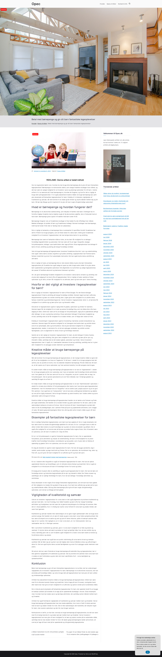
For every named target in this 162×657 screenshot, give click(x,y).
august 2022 (107, 333)
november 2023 (108, 299)
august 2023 (107, 305)
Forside (102, 4)
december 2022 (108, 324)
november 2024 (108, 277)
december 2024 (108, 274)
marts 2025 (107, 271)
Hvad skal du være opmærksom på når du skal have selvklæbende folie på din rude (116, 218)
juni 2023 (106, 311)
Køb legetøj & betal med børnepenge (55, 457)
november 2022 (108, 327)
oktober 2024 (107, 280)
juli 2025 (106, 262)
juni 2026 (106, 237)
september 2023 (108, 302)
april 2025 (106, 268)
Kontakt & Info (122, 4)
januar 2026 (107, 243)
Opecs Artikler (111, 4)
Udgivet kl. (42, 171)
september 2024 (108, 284)
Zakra (87, 654)
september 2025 (108, 256)
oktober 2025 (107, 253)
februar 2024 (107, 293)
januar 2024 (107, 296)
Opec (36, 4)
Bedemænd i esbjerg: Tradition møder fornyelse (115, 227)
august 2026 (107, 234)
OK (147, 652)
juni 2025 (106, 265)
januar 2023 (107, 321)
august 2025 (107, 259)
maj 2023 (106, 314)
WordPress (95, 654)
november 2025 (108, 250)
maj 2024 (106, 290)
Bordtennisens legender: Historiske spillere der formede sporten (114, 210)
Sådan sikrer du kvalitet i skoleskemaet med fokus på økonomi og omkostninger (116, 195)
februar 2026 (107, 240)
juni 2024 (106, 287)
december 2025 (108, 246)
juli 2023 (106, 308)
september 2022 (108, 330)
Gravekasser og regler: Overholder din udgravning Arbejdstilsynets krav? (115, 202)
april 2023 (106, 318)
